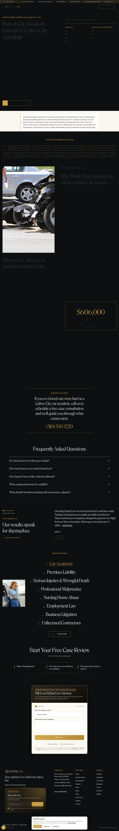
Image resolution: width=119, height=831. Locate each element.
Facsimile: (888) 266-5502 (62, 786)
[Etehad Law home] (13, 7)
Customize (56, 826)
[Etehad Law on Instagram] (8, 1)
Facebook (99, 784)
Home (77, 774)
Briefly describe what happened (44, 719)
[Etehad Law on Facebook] (5, 1)
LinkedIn (99, 774)
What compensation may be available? (28, 484)
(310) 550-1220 (95, 6)
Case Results (79, 781)
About (77, 791)
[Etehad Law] (25, 771)
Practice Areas (39, 7)
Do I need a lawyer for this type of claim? (29, 460)
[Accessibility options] (3, 827)
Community (79, 797)
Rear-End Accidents (92, 154)
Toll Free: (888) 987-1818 (62, 783)
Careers (77, 801)
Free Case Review (107, 7)
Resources (78, 7)
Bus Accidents (32, 148)
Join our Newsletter (60, 791)
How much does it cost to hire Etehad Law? (30, 468)
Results (60, 7)
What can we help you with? (43, 710)
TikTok (98, 787)
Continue (58, 737)
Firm (29, 7)
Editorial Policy (23, 825)
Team (77, 787)
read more (60, 525)
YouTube (99, 791)
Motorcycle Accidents (92, 148)
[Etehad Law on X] (13, 1)
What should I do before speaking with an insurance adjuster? (40, 492)
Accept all (37, 826)
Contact (78, 804)
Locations (51, 7)
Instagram (99, 777)
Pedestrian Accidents (64, 154)
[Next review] (62, 538)
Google (98, 794)
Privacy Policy (75, 747)
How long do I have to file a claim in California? (32, 476)
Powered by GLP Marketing (107, 827)
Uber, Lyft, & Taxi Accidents (60, 148)
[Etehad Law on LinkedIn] (10, 1)
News (77, 794)
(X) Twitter (99, 781)
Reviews (68, 7)
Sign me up (37, 804)
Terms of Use (6, 825)
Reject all (46, 826)
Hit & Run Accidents (36, 154)
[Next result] (112, 315)
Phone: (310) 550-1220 (61, 779)
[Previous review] (57, 538)
